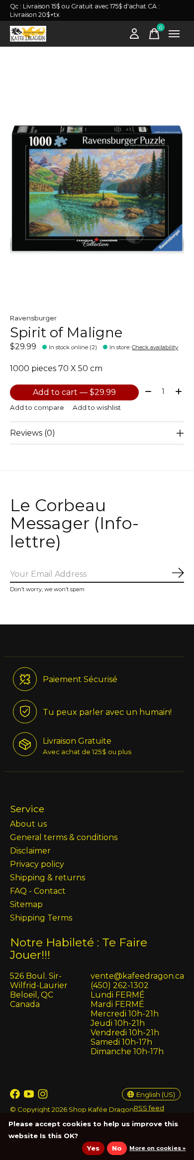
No (117, 1148)
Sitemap (26, 904)
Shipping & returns (47, 877)
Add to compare (37, 407)
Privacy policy (37, 864)
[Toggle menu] (174, 34)
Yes (93, 1148)
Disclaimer (30, 850)
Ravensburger (33, 318)
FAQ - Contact (38, 891)
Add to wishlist (97, 407)
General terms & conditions (63, 837)
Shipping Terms (41, 918)
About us (28, 824)
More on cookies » (157, 1148)
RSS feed (149, 1108)
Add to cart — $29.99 (74, 392)
